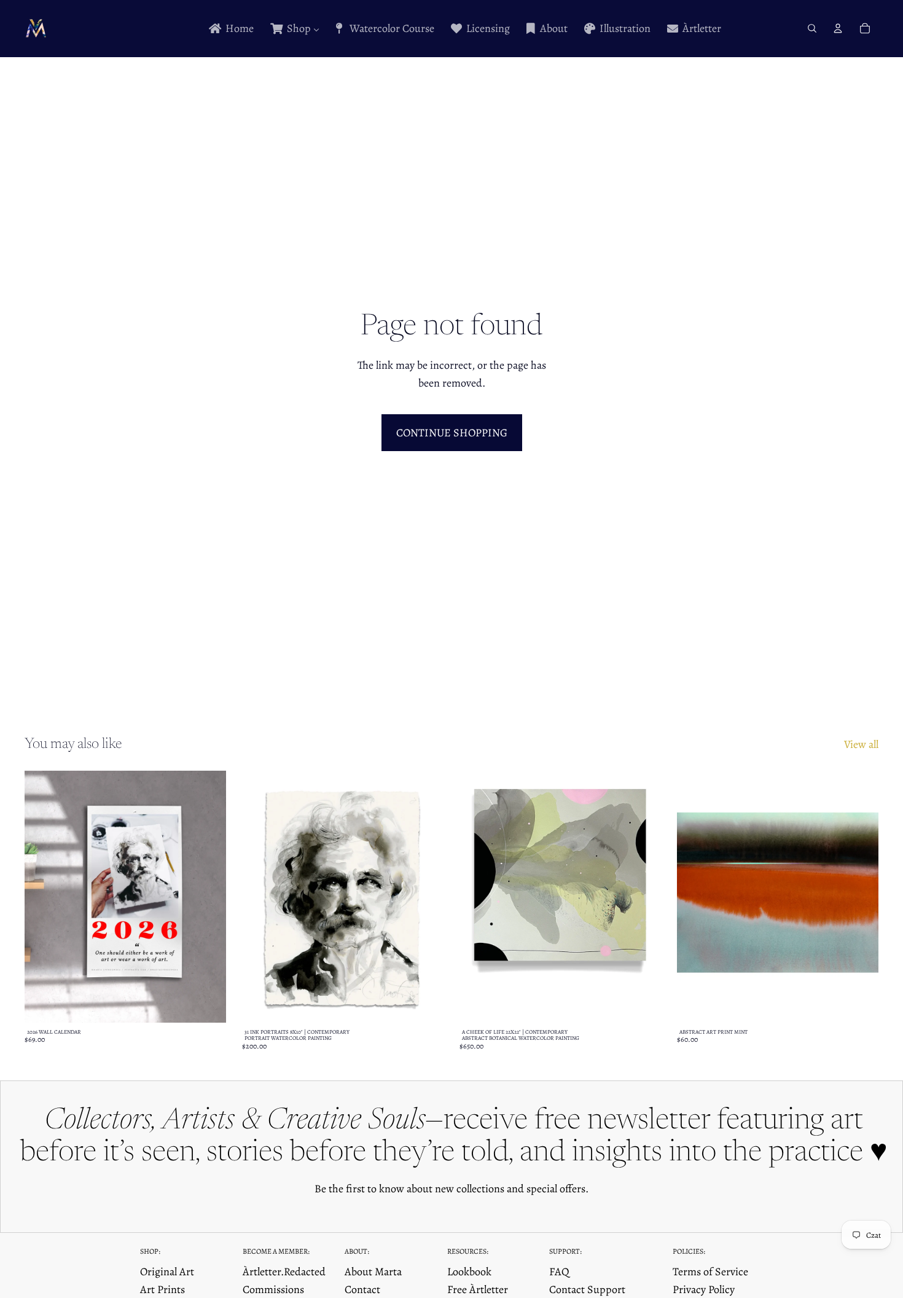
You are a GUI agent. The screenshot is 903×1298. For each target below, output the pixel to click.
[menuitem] (230, 28)
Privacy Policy (704, 1289)
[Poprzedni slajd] (43, 896)
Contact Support (587, 1289)
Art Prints (162, 1289)
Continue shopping (451, 432)
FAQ (559, 1271)
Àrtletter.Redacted (284, 1271)
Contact (362, 1289)
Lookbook (469, 1271)
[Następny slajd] (207, 896)
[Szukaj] (812, 28)
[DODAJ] (642, 1004)
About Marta (373, 1271)
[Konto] (837, 28)
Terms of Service (710, 1271)
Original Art (167, 1271)
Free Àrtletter (477, 1289)
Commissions (273, 1289)
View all (861, 744)
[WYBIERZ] (207, 1004)
